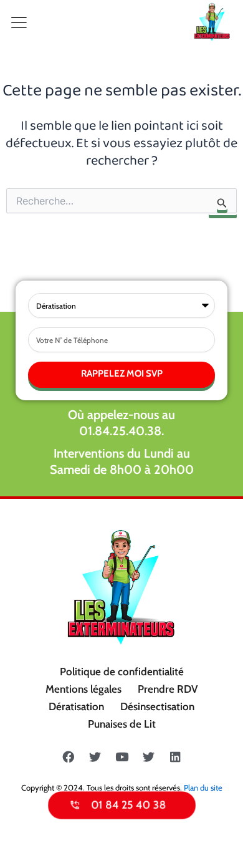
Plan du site (203, 787)
